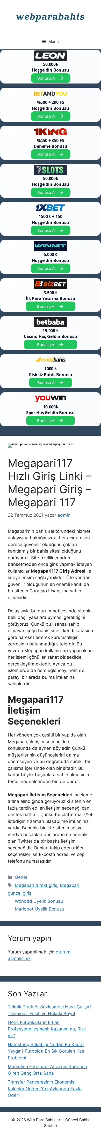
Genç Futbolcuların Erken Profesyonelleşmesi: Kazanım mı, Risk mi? (47, 1029)
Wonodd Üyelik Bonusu (39, 901)
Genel (21, 877)
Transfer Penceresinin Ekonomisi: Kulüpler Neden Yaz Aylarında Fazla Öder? (45, 1088)
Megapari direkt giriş (36, 885)
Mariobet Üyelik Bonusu (39, 909)
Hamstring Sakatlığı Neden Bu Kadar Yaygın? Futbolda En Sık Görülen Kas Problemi (46, 1051)
